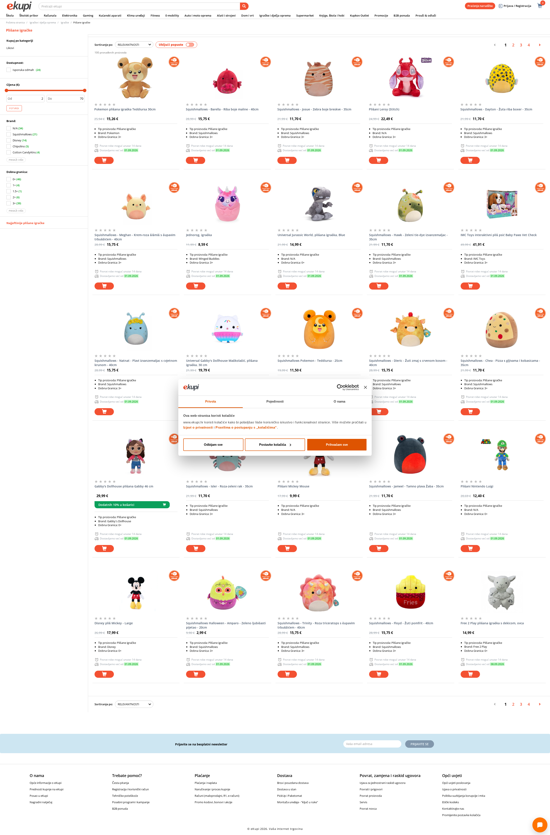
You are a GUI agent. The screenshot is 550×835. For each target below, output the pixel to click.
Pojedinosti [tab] (275, 401)
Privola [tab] (210, 401)
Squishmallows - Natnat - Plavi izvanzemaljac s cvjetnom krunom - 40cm (136, 363)
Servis (363, 802)
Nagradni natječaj (41, 802)
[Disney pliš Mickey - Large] (136, 591)
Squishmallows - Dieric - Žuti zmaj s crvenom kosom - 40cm (408, 363)
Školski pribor (28, 15)
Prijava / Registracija (517, 6)
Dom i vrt (247, 15)
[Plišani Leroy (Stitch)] (410, 77)
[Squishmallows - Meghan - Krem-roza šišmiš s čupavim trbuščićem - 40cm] (136, 203)
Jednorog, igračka (199, 235)
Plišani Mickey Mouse (293, 486)
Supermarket (305, 15)
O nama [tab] (339, 401)
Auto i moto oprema (198, 15)
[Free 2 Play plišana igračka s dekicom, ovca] (502, 591)
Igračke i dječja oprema (275, 15)
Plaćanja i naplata (206, 783)
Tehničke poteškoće (125, 796)
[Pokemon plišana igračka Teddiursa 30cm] (135, 77)
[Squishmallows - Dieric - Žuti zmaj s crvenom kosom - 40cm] (410, 329)
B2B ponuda (402, 15)
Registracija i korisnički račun (130, 789)
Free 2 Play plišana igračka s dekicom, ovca (492, 623)
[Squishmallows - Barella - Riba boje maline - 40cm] (227, 77)
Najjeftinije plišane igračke (25, 223)
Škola (10, 15)
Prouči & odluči (426, 15)
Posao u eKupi (39, 796)
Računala (50, 15)
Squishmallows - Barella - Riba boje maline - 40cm (222, 109)
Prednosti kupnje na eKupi (46, 789)
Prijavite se (420, 744)
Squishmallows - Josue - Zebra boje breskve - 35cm (314, 109)
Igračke (65, 22)
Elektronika (69, 15)
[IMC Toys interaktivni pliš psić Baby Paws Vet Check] (502, 203)
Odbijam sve (213, 444)
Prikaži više (16, 159)
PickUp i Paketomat (289, 796)
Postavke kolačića (272, 444)
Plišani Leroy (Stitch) (384, 109)
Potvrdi (14, 108)
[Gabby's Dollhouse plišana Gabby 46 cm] (136, 455)
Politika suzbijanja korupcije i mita (463, 796)
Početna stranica (15, 22)
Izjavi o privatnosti (198, 427)
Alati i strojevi (226, 15)
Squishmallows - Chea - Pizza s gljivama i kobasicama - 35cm (500, 363)
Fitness (155, 15)
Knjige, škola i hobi (331, 15)
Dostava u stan (286, 789)
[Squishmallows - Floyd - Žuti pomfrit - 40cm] (410, 591)
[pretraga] (244, 6)
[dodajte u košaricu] (104, 160)
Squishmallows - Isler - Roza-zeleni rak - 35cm (219, 486)
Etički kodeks (450, 802)
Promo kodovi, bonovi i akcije (213, 802)
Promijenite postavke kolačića (461, 815)
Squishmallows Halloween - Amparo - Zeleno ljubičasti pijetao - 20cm (226, 625)
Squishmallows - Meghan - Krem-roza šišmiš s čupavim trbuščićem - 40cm (135, 237)
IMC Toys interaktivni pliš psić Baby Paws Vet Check (499, 235)
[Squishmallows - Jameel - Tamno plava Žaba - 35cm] (410, 455)
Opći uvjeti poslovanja (456, 783)
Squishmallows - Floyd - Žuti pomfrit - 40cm (401, 623)
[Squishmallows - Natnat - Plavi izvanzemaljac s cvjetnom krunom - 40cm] (136, 329)
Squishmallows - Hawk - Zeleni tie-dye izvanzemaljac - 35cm (408, 237)
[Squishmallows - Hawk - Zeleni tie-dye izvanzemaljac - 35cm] (410, 203)
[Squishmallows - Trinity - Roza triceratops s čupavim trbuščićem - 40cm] (319, 591)
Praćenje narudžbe (480, 6)
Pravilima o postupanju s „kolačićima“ (246, 427)
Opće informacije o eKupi (45, 783)
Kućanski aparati (110, 15)
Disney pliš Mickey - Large (114, 623)
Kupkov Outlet (359, 15)
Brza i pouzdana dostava (293, 783)
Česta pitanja (120, 783)
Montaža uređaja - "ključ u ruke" (297, 802)
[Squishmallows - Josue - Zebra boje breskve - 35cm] (318, 77)
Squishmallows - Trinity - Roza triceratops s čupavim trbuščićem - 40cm (316, 625)
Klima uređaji (136, 15)
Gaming (88, 15)
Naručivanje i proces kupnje (212, 789)
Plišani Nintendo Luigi (477, 486)
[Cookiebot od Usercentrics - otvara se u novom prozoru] (340, 387)
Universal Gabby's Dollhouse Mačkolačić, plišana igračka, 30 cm (222, 363)
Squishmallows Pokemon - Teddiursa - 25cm (310, 361)
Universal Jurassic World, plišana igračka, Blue (311, 235)
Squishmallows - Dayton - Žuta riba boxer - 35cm (496, 109)
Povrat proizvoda (371, 796)
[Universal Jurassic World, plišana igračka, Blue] (319, 203)
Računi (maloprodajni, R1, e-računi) (217, 796)
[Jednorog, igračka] (227, 203)
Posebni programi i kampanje (131, 802)
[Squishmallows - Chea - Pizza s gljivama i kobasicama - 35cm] (502, 329)
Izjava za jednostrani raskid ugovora (382, 783)
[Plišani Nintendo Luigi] (502, 455)
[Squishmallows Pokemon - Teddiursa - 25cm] (319, 329)
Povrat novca (368, 809)
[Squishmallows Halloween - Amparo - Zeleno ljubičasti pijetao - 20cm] (227, 591)
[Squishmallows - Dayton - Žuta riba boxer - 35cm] (501, 77)
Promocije (381, 15)
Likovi (10, 48)
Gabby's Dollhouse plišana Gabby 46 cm (124, 486)
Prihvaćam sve (337, 444)
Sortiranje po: (104, 45)
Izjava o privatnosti (454, 789)
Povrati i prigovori (371, 789)
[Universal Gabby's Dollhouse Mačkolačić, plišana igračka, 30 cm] (227, 329)
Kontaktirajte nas (453, 809)
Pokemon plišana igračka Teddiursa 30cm (125, 109)
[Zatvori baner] (365, 387)
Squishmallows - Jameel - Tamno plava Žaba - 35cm (406, 486)
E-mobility (172, 15)
